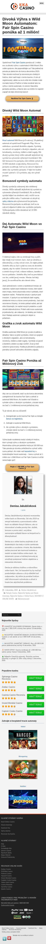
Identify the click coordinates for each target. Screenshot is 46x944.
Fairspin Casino (11, 593)
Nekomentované (23, 599)
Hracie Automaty (6, 825)
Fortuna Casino (6, 873)
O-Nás (3, 846)
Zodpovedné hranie (7, 905)
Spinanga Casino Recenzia (9, 677)
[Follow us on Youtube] (9, 938)
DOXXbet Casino (7, 871)
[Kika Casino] (22, 6)
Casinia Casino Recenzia (13, 695)
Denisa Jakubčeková (28, 590)
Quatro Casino (6, 889)
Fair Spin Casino (18, 62)
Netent (23, 726)
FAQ (2, 844)
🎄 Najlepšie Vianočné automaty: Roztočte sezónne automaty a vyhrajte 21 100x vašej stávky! (20, 657)
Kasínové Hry (5, 828)
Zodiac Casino (8, 687)
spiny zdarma (7, 201)
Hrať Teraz (35, 678)
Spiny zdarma (5, 831)
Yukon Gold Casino (7, 882)
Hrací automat (8, 140)
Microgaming (23, 756)
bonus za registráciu (14, 419)
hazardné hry (29, 451)
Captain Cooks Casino (12, 711)
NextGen (23, 786)
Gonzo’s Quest (6, 850)
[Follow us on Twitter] (5, 939)
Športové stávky (6, 853)
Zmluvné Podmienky (8, 857)
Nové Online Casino (8, 822)
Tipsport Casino (6, 876)
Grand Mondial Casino (12, 703)
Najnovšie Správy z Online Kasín (22, 596)
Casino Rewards (6, 884)
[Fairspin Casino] (23, 48)
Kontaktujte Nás (6, 848)
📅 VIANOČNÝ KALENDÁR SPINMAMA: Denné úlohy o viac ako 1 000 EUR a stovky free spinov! (22, 627)
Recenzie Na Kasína (8, 834)
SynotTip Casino (6, 887)
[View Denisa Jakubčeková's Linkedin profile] (23, 499)
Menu (41, 3)
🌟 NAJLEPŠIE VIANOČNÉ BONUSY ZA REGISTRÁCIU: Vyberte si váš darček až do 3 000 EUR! (23, 636)
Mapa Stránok (5, 855)
